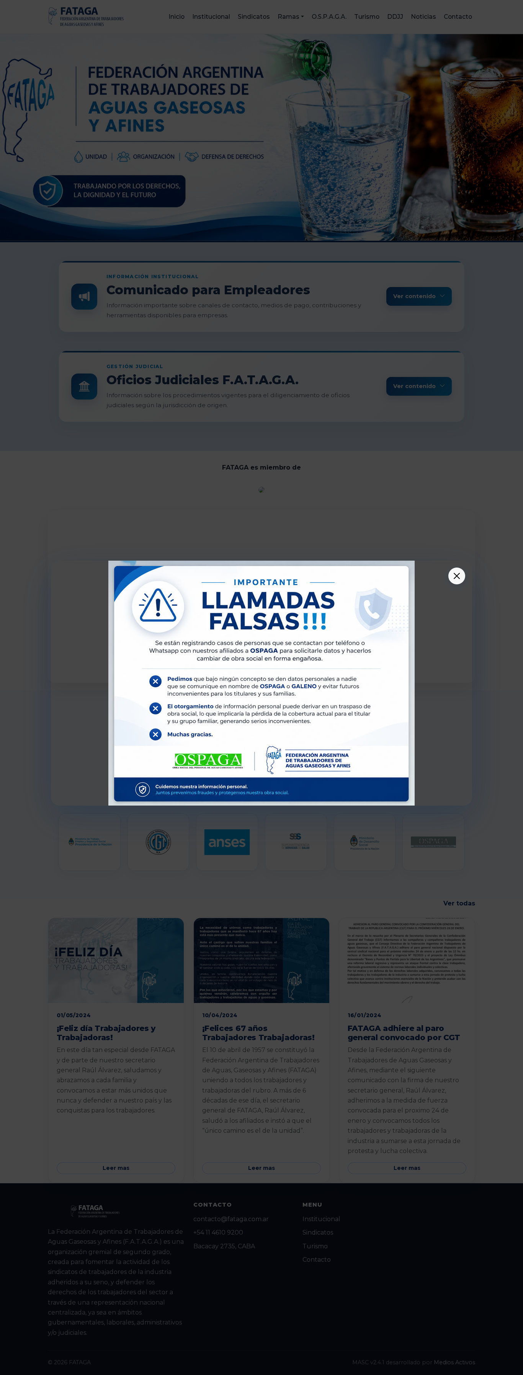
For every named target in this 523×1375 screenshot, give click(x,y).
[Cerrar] (456, 576)
